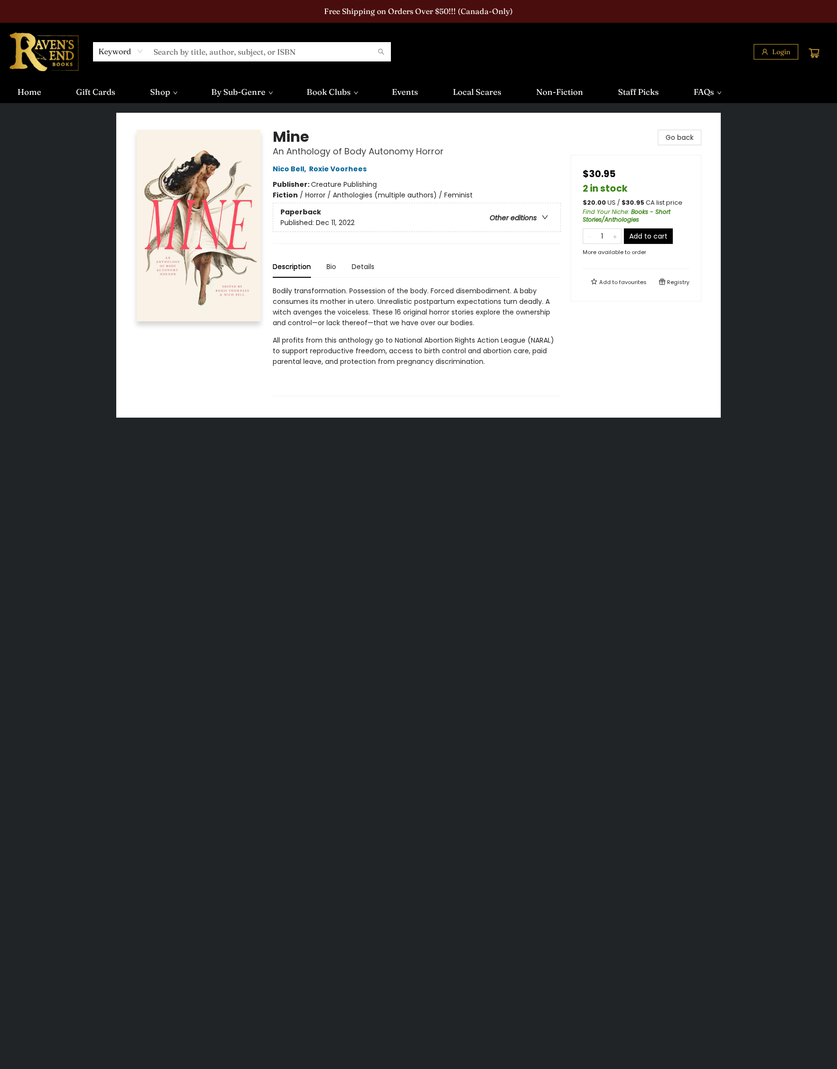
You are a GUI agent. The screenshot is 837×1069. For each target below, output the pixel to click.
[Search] (381, 51)
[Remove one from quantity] (589, 236)
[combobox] (121, 51)
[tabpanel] (417, 341)
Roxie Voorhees (338, 169)
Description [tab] (292, 266)
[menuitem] (29, 92)
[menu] (418, 92)
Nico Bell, (290, 169)
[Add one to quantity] (615, 236)
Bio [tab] (331, 266)
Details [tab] (363, 266)
